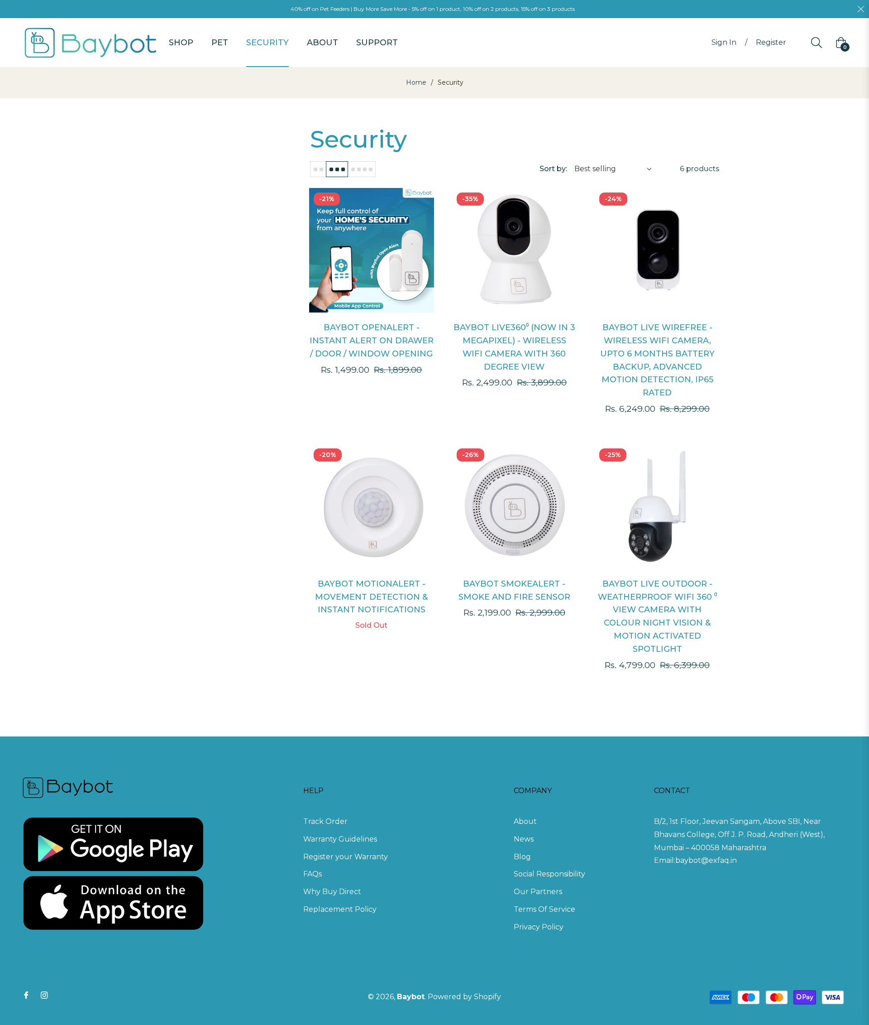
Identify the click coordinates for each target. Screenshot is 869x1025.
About (525, 821)
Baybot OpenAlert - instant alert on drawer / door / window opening (372, 340)
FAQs (312, 874)
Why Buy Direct (332, 891)
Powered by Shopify (464, 996)
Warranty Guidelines (340, 839)
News (524, 839)
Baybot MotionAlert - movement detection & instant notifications (371, 597)
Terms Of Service (544, 909)
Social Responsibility (549, 874)
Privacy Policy (538, 927)
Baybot (411, 996)
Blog (522, 856)
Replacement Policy (340, 909)
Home (416, 82)
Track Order (325, 821)
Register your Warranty (345, 856)
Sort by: (553, 168)
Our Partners (538, 891)
